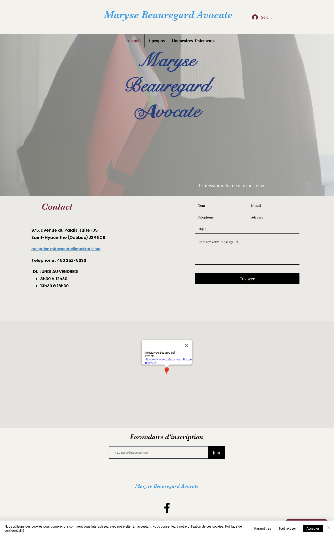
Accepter (313, 528)
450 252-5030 (71, 260)
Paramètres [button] (262, 528)
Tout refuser (287, 528)
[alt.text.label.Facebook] (167, 508)
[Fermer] (328, 528)
